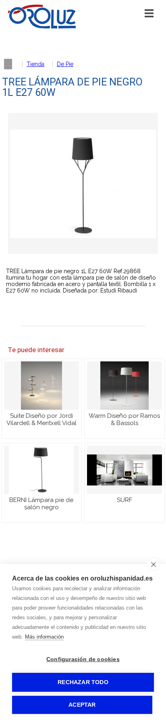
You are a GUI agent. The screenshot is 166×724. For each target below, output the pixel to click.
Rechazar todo (83, 682)
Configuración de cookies (83, 659)
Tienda (35, 64)
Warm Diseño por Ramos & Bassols (124, 419)
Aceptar (81, 705)
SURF (124, 500)
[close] (153, 564)
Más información (44, 637)
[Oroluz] (42, 27)
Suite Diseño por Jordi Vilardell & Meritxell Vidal (41, 419)
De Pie (65, 64)
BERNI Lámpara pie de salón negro (41, 503)
